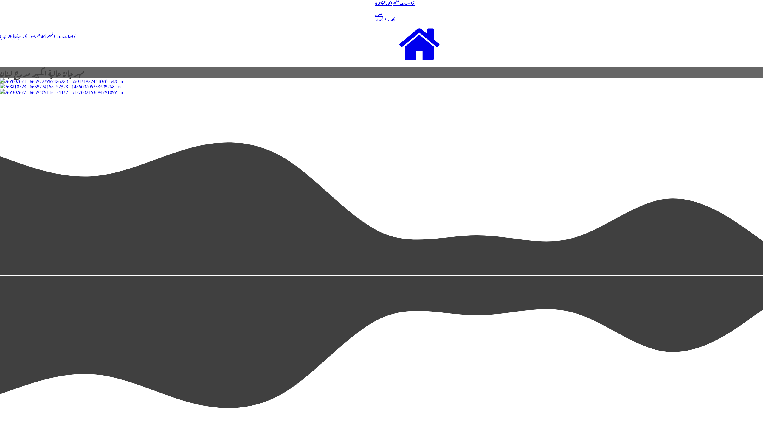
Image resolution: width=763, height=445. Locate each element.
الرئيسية (5, 36)
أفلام (22, 36)
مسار (377, 19)
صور (31, 36)
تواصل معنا (68, 36)
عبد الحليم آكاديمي (48, 36)
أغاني (14, 36)
